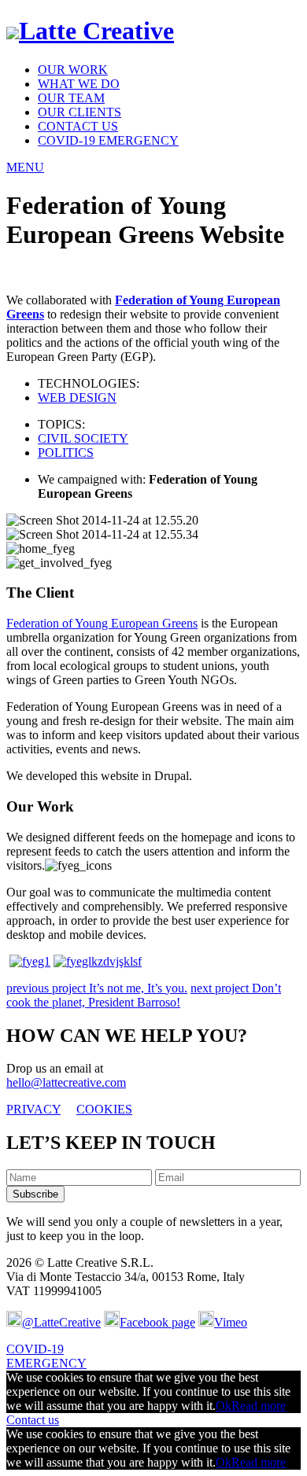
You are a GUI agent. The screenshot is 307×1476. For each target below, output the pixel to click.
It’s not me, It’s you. (96, 988)
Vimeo (230, 1322)
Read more (258, 1405)
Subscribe (35, 1194)
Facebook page (157, 1322)
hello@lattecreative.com (66, 1082)
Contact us (32, 1419)
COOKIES (104, 1109)
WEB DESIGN (77, 397)
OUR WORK (73, 69)
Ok (223, 1405)
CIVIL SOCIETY (83, 438)
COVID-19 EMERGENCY (108, 140)
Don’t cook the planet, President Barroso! (143, 995)
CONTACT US (78, 126)
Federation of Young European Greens (102, 623)
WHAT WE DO (79, 83)
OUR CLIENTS (79, 112)
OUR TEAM (71, 98)
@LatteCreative (61, 1322)
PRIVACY (33, 1109)
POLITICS (66, 452)
